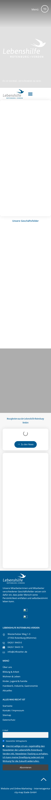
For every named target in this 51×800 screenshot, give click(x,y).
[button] (30, 93)
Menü (35, 9)
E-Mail (5, 730)
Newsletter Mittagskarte (16, 741)
